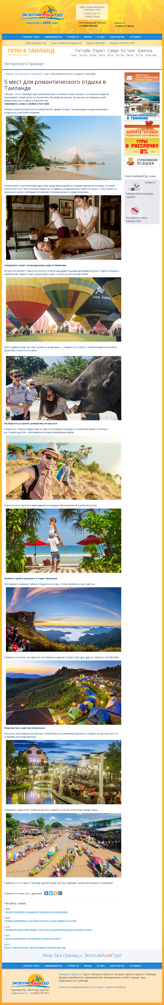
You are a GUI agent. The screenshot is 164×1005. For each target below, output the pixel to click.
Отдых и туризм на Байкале (111, 987)
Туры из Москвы (95, 42)
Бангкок (145, 50)
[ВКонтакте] (46, 893)
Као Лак (120, 55)
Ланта (102, 55)
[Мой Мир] (60, 893)
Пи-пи (110, 55)
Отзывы (135, 36)
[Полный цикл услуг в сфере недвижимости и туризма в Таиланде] (142, 92)
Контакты (117, 36)
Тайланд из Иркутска (69, 974)
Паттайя (82, 50)
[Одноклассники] (55, 893)
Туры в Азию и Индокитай (66, 42)
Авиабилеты (53, 36)
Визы (88, 36)
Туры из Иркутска (35, 42)
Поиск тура (31, 36)
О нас (101, 36)
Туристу (73, 36)
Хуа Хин (83, 55)
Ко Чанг (128, 50)
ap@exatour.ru (19, 993)
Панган (130, 55)
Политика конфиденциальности (75, 987)
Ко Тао (139, 55)
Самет (73, 55)
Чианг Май (151, 55)
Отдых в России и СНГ (122, 42)
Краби (93, 55)
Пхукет (98, 50)
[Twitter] (51, 893)
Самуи (113, 50)
